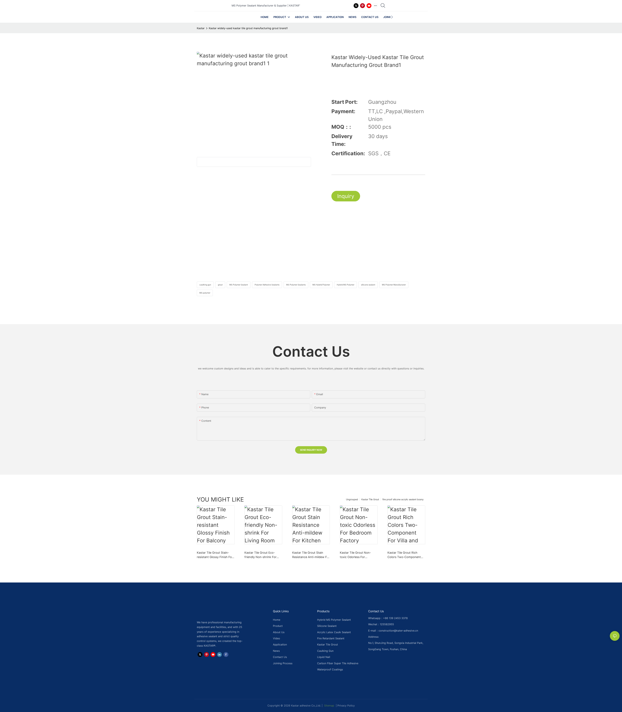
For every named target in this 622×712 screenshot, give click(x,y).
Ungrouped (352, 499)
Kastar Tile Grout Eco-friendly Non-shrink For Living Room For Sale (260, 555)
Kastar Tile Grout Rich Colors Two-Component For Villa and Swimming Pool (404, 555)
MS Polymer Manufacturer (394, 284)
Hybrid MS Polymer (345, 284)
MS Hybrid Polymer (321, 284)
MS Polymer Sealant (238, 284)
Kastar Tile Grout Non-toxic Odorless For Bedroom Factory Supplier (358, 555)
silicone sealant (368, 284)
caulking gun (205, 284)
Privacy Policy (346, 705)
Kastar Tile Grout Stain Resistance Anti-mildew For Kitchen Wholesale (311, 555)
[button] (392, 17)
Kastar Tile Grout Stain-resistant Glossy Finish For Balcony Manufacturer (215, 555)
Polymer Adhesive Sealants (267, 284)
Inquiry (345, 196)
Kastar (201, 28)
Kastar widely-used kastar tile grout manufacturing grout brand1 (248, 28)
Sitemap (328, 705)
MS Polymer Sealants (296, 284)
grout (220, 284)
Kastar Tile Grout (370, 499)
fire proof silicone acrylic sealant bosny (403, 499)
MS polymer (204, 293)
